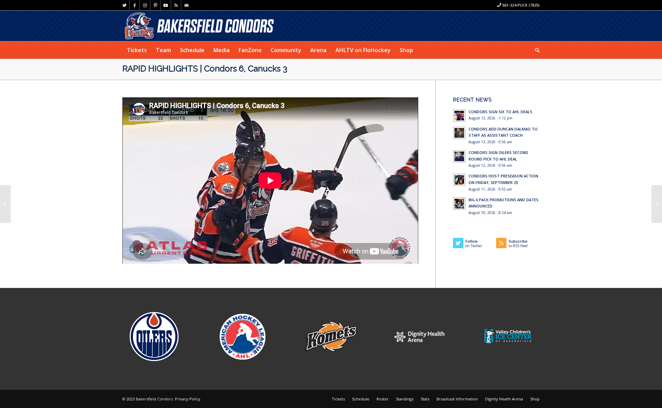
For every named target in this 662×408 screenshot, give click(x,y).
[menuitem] (136, 50)
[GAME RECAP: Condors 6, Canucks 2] (5, 204)
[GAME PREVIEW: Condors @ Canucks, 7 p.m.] (656, 204)
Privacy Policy (187, 398)
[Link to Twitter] (124, 5)
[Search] (535, 50)
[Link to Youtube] (166, 5)
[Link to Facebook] (135, 5)
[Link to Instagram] (145, 5)
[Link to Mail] (186, 5)
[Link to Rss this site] (176, 5)
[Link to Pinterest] (155, 5)
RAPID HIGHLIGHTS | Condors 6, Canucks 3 (204, 69)
